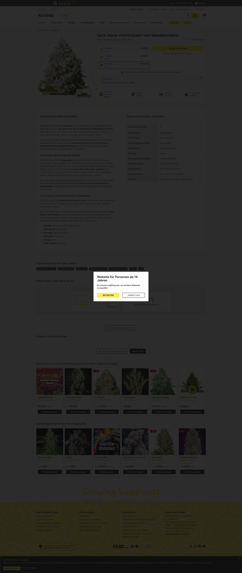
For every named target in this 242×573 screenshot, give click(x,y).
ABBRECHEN (134, 295)
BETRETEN (108, 295)
